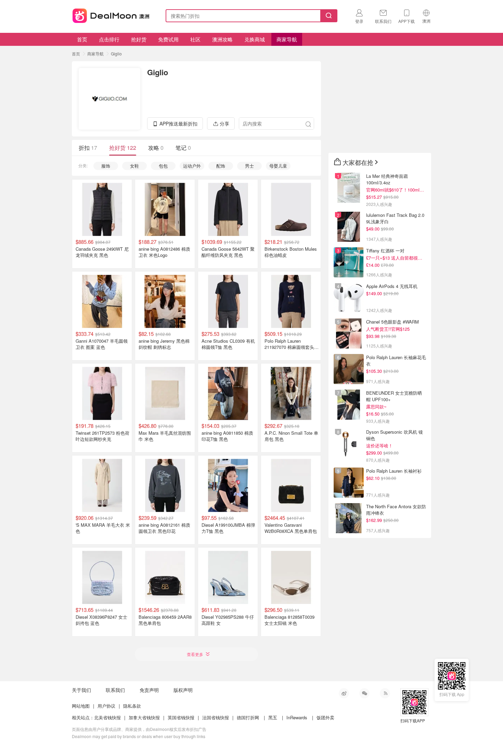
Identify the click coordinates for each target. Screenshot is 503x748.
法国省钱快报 (215, 717)
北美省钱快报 (107, 717)
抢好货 (138, 39)
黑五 (272, 717)
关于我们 (81, 689)
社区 (195, 39)
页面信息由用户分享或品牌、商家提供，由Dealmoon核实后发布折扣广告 (139, 729)
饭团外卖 (325, 717)
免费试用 (168, 39)
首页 (82, 39)
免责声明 (149, 689)
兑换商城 (254, 39)
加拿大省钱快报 (144, 717)
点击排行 (109, 39)
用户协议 (106, 706)
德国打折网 (248, 717)
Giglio (116, 53)
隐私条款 (132, 706)
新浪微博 (344, 693)
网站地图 (81, 706)
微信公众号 (364, 693)
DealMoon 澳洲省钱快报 (111, 14)
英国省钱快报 (181, 717)
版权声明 (183, 689)
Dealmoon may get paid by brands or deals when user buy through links (138, 736)
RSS (385, 693)
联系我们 (115, 689)
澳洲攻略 (222, 39)
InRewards (296, 717)
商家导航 (286, 39)
